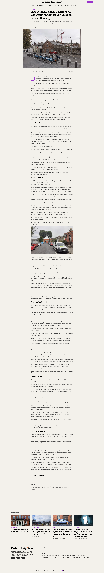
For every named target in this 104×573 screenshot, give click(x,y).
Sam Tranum (34, 536)
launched (46, 126)
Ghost (55, 570)
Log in (84, 1)
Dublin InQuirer (43, 570)
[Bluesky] (17, 558)
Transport (43, 475)
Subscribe (90, 1)
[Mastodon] (24, 558)
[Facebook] (12, 558)
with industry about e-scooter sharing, (55, 88)
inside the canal (52, 343)
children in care (77, 527)
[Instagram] (19, 558)
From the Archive (46, 563)
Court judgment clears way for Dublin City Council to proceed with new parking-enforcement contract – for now (62, 533)
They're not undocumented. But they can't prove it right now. (19, 531)
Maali (59, 570)
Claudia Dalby (34, 27)
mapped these (37, 312)
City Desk (33, 9)
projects (54, 563)
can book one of (37, 128)
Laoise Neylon (77, 538)
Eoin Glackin (55, 538)
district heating (35, 527)
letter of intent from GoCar (62, 259)
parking (54, 527)
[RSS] (14, 558)
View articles (34, 489)
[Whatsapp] (22, 558)
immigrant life (14, 527)
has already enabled (51, 452)
